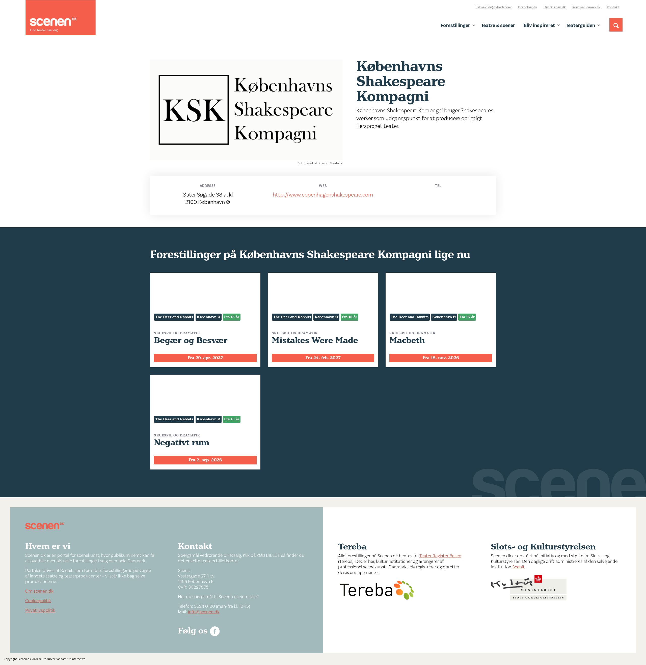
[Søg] (616, 29)
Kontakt (613, 7)
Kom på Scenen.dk (586, 7)
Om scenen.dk (39, 591)
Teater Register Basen (440, 556)
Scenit (518, 567)
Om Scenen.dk (555, 7)
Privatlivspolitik (40, 610)
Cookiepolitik (38, 601)
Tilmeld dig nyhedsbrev (494, 7)
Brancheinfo (527, 7)
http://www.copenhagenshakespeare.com (323, 194)
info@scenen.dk (204, 612)
